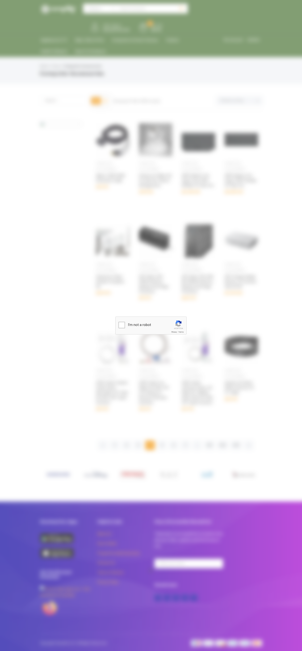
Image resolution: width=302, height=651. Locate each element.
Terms (181, 332)
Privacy (174, 332)
